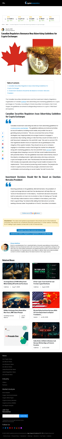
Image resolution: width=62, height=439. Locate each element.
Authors (49, 436)
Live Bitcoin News (7, 362)
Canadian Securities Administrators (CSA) (31, 230)
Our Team (43, 436)
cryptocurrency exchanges (19, 128)
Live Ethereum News (8, 364)
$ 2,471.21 (21, 19)
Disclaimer (23, 436)
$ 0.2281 (31, 19)
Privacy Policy (15, 436)
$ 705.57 (41, 19)
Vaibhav (6, 287)
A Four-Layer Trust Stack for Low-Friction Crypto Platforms (44, 282)
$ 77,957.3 (10, 19)
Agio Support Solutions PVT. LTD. (35, 433)
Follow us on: (31, 213)
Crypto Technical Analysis (9, 395)
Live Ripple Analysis (7, 405)
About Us (36, 436)
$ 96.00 (51, 19)
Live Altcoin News (7, 367)
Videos (4, 382)
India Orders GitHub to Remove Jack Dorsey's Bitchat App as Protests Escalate (45, 343)
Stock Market (6, 392)
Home (3, 24)
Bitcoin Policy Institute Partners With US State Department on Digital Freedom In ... (45, 312)
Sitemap (30, 436)
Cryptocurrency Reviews (9, 400)
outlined (23, 102)
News (7, 24)
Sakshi (35, 317)
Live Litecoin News (7, 374)
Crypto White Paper (8, 398)
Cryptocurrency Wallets (9, 403)
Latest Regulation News (9, 372)
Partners (4, 385)
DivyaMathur (11, 30)
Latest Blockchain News (9, 369)
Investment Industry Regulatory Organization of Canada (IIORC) (31, 234)
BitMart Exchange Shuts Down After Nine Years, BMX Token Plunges (15, 311)
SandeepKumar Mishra (9, 316)
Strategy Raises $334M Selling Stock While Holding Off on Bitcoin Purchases (16, 282)
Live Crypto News (7, 359)
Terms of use (6, 436)
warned (48, 150)
